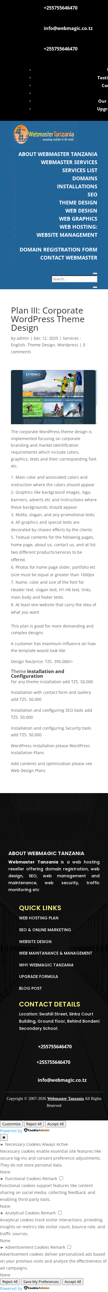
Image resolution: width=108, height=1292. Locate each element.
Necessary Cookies (23, 1144)
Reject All (33, 1123)
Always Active (55, 1144)
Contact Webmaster (68, 257)
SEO (92, 194)
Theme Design (78, 202)
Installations (77, 186)
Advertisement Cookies (27, 1247)
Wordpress (67, 345)
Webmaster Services (69, 162)
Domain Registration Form (58, 249)
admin (23, 338)
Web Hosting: (78, 226)
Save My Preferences (41, 1281)
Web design (81, 210)
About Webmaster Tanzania (57, 154)
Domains (84, 178)
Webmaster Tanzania (65, 1098)
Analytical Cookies (22, 1213)
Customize (11, 1123)
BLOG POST (30, 988)
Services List (79, 170)
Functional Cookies (23, 1178)
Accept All (55, 1123)
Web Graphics (78, 218)
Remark (49, 1178)
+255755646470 (60, 8)
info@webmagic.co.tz (68, 28)
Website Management (67, 234)
